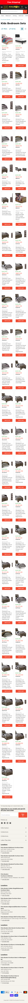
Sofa (2, 15)
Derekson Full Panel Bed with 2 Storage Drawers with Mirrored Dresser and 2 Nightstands (7, 615)
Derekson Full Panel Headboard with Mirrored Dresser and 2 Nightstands (7, 381)
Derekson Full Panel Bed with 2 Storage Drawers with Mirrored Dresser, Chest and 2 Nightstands (7, 753)
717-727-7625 (5, 983)
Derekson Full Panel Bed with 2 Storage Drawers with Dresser (21, 250)
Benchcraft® (5, 87)
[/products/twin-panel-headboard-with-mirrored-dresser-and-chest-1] (7, 265)
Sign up (23, 815)
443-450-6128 (5, 920)
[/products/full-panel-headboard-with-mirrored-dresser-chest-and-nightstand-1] (20, 430)
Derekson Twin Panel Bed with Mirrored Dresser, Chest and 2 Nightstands (21, 649)
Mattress (21, 15)
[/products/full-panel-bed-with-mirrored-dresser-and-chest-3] (7, 397)
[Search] (25, 11)
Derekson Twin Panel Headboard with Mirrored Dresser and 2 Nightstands (7, 347)
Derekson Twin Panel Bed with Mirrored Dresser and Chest (20, 380)
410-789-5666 (5, 933)
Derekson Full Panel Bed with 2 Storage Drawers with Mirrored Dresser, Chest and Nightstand (7, 683)
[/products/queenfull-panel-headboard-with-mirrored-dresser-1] (20, 137)
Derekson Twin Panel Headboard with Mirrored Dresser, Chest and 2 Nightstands (21, 581)
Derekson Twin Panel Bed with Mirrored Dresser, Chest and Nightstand (21, 513)
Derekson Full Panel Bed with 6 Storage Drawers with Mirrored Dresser (7, 546)
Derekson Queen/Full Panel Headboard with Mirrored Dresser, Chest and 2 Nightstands (7, 649)
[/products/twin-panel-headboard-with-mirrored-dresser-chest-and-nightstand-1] (7, 430)
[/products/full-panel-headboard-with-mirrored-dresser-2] (7, 137)
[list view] (25, 29)
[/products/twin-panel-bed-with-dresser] (7, 168)
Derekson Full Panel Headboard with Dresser (7, 121)
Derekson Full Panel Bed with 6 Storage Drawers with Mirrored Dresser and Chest (7, 718)
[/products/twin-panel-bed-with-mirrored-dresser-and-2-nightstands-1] (20, 397)
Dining (15, 15)
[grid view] (22, 29)
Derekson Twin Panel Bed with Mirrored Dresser (7, 213)
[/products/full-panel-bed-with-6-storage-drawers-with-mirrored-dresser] (7, 529)
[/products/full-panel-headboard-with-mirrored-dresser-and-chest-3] (20, 297)
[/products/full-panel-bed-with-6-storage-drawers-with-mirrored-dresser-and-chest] (7, 700)
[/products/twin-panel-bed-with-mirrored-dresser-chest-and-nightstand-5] (20, 496)
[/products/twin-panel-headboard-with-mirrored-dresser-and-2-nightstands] (7, 330)
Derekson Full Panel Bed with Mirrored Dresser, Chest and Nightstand (7, 580)
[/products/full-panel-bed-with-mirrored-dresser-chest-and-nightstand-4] (7, 563)
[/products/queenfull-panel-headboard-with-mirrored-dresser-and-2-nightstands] (20, 330)
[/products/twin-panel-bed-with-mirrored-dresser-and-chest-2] (20, 364)
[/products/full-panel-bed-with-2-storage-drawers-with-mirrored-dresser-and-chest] (20, 529)
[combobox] (12, 11)
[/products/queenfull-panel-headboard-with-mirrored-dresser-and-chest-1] (7, 297)
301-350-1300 (5, 861)
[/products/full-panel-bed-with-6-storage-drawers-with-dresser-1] (7, 496)
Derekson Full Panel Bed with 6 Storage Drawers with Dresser (7, 513)
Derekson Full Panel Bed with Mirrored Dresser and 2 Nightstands (20, 479)
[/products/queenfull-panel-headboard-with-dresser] (20, 75)
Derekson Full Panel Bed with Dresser (20, 183)
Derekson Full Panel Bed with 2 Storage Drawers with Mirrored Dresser (21, 281)
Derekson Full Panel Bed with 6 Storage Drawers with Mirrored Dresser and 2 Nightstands (21, 718)
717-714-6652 (5, 973)
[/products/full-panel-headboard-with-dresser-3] (7, 106)
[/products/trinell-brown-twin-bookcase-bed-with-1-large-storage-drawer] (20, 198)
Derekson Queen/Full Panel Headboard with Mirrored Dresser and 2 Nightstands (21, 347)
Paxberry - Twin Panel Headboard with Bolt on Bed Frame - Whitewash (7, 57)
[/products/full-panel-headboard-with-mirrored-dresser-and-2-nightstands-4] (7, 364)
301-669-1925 (5, 941)
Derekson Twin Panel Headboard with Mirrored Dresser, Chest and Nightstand (7, 446)
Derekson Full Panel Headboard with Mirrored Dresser (7, 153)
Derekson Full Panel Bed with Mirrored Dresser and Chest (7, 413)
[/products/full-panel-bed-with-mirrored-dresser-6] (7, 233)
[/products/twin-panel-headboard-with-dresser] (7, 75)
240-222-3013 (5, 879)
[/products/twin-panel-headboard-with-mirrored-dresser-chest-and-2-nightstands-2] (20, 563)
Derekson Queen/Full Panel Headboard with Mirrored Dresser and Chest (7, 314)
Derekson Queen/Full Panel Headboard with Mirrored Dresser (21, 153)
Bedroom (8, 15)
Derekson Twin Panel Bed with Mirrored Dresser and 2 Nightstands (20, 414)
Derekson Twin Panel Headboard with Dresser (7, 90)
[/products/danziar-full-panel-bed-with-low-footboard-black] (20, 39)
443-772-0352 (5, 895)
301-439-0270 (5, 950)
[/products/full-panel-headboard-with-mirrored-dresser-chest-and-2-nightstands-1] (20, 598)
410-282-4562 (5, 903)
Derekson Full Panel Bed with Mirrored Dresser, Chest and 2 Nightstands (21, 683)
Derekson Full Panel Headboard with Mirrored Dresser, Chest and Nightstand (21, 446)
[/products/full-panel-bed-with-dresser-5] (20, 168)
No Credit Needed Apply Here (5, 7)
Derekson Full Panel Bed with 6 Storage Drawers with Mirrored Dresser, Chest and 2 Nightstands (7, 788)
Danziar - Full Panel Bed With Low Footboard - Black (20, 57)
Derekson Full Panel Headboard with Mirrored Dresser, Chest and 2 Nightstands (21, 615)
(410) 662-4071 (6, 869)
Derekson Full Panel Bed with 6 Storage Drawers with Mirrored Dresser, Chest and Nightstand (21, 752)
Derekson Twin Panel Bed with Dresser (6, 183)
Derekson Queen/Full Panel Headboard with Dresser (21, 91)
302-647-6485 (5, 964)
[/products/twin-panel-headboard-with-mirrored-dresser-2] (20, 106)
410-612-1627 (5, 913)
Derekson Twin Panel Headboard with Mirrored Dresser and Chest (7, 281)
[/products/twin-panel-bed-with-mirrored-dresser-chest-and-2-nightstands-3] (20, 632)
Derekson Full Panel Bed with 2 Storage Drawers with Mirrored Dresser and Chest (21, 546)
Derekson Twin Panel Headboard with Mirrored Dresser (21, 122)
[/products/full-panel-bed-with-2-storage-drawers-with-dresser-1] (20, 233)
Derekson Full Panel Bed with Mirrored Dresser (7, 249)
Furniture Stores (5, 19)
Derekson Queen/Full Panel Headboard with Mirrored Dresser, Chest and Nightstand (7, 480)
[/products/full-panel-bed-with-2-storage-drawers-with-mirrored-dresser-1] (20, 265)
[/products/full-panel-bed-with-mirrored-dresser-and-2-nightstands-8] (20, 462)
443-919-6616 (5, 852)
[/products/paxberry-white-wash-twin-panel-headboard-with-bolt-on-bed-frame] (7, 39)
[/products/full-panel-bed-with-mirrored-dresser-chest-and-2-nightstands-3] (20, 666)
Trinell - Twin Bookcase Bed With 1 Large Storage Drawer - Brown (20, 216)
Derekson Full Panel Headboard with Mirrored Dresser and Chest (21, 314)
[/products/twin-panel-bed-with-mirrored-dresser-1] (7, 198)
